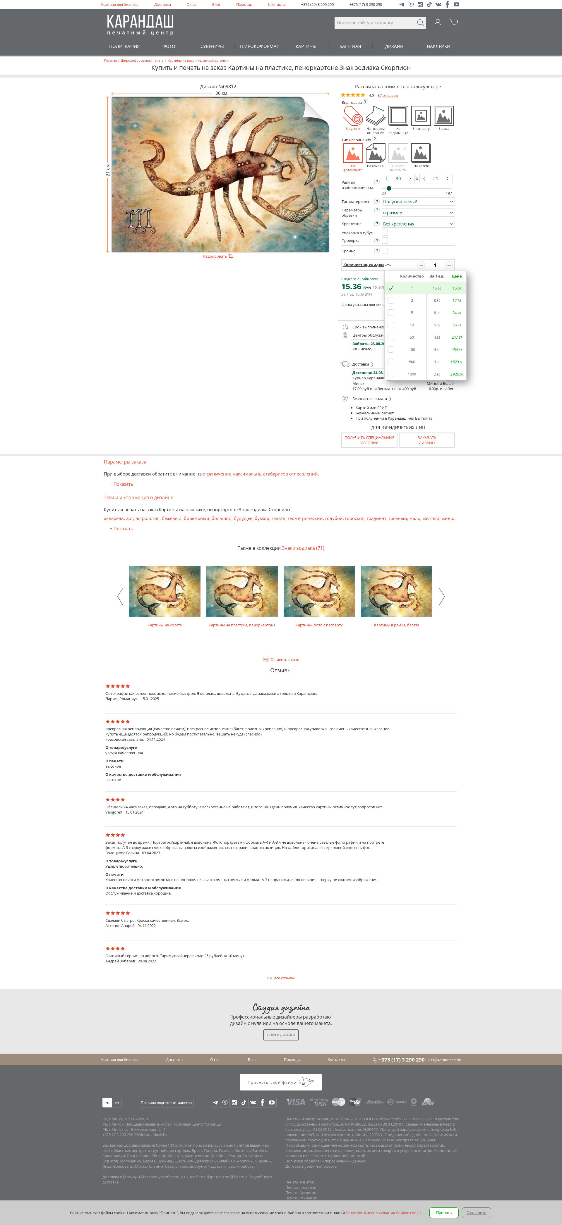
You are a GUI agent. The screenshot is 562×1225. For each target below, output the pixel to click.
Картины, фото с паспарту (319, 624)
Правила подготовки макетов (166, 1102)
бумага (262, 518)
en (117, 1102)
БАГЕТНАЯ (350, 46)
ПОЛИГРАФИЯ (124, 46)
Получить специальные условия (369, 440)
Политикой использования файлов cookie (384, 1212)
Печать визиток (299, 1182)
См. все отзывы (281, 978)
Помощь (244, 4)
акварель (114, 518)
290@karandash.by (444, 1059)
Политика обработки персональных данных (325, 1161)
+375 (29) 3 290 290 (317, 4)
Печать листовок (300, 1187)
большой (222, 518)
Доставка (162, 4)
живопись (452, 518)
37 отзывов (388, 95)
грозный (398, 518)
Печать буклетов (300, 1192)
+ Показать (121, 484)
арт (129, 518)
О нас (191, 4)
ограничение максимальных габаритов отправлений (260, 474)
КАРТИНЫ (306, 46)
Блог (216, 4)
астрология (148, 518)
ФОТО (168, 46)
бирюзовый (196, 518)
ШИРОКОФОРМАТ (259, 46)
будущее (243, 518)
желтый (431, 518)
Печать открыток (301, 1197)
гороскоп (354, 518)
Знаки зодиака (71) (303, 548)
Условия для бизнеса (119, 4)
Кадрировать (215, 256)
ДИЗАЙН (394, 46)
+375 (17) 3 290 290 (365, 4)
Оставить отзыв (284, 659)
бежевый (171, 518)
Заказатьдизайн (427, 440)
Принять (444, 1212)
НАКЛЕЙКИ (438, 46)
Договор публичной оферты (311, 1166)
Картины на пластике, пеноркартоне (242, 624)
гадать (278, 518)
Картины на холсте (165, 624)
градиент (376, 518)
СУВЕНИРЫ (212, 46)
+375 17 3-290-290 (117, 1134)
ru (107, 1102)
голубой (334, 518)
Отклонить (476, 1212)
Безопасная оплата (370, 398)
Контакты (277, 4)
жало (414, 518)
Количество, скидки (363, 264)
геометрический (305, 518)
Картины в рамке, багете (396, 624)
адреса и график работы (232, 1166)
